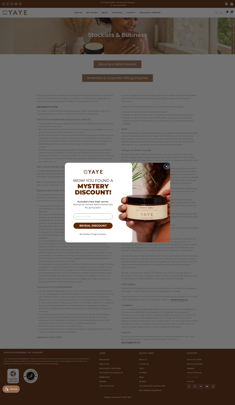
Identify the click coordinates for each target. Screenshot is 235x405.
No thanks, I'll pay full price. (93, 234)
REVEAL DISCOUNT (93, 225)
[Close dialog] (166, 166)
